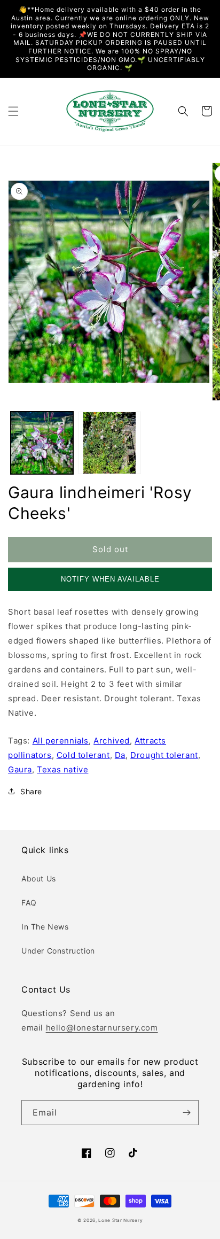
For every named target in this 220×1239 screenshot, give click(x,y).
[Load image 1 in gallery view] (42, 443)
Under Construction (58, 950)
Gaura (20, 769)
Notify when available (110, 579)
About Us (38, 878)
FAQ (29, 902)
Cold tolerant (83, 755)
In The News (45, 926)
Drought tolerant (164, 755)
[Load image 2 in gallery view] (109, 443)
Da (120, 755)
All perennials (61, 740)
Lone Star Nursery (120, 1220)
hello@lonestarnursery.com (102, 1028)
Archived (111, 740)
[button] (13, 111)
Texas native (62, 769)
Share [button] (31, 791)
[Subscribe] (186, 1112)
